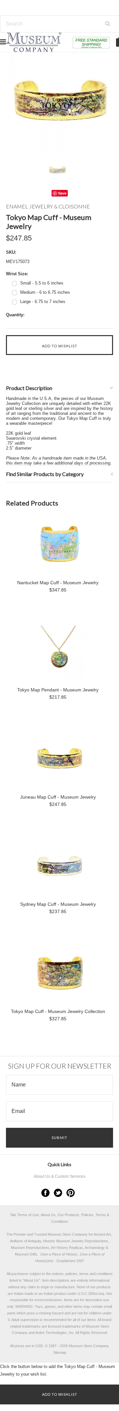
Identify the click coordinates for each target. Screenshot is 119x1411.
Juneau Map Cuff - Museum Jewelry (58, 797)
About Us (31, 1280)
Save (62, 193)
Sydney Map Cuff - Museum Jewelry (58, 904)
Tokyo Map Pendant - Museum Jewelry (58, 689)
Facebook (45, 1193)
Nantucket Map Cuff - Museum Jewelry (58, 582)
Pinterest (70, 1193)
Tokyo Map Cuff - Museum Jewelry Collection (58, 1011)
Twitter (58, 1193)
